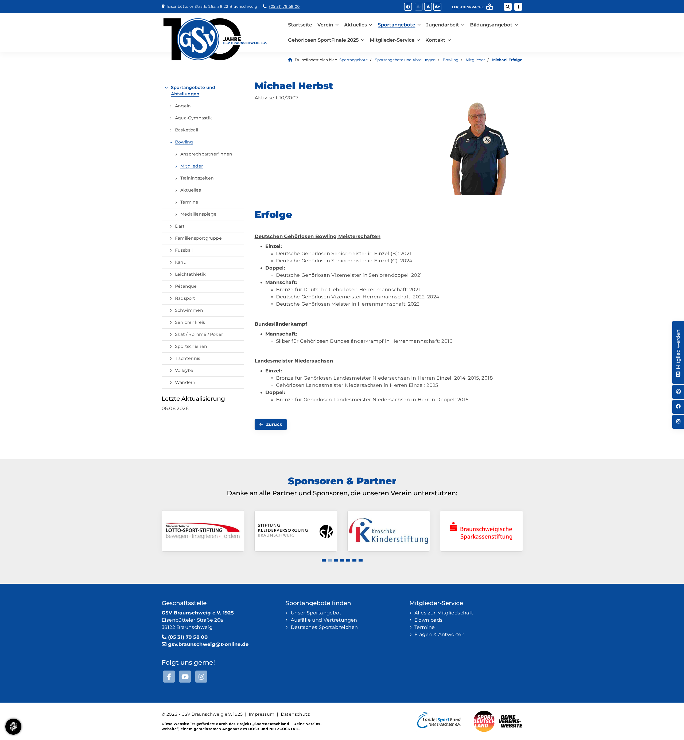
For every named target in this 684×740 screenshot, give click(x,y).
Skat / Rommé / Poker (199, 334)
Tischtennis (187, 358)
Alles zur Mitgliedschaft (443, 613)
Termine (189, 202)
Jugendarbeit (442, 25)
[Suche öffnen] (508, 7)
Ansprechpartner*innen (206, 154)
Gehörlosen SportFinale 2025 (323, 40)
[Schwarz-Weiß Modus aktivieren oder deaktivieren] (408, 7)
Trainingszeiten (197, 178)
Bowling (450, 59)
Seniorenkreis (190, 322)
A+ (437, 6)
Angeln (183, 105)
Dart (180, 226)
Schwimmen (189, 310)
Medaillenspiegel (198, 214)
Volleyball (185, 370)
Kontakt (435, 40)
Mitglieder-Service (392, 40)
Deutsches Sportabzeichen (324, 627)
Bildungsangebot (491, 25)
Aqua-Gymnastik (193, 117)
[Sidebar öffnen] (518, 7)
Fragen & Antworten (439, 634)
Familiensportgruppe (198, 238)
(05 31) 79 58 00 (284, 6)
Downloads (428, 620)
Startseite (300, 25)
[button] (324, 560)
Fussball (184, 250)
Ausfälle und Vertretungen (324, 620)
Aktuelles (355, 25)
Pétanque (186, 286)
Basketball (186, 130)
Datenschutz (295, 714)
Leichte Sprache (468, 7)
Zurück (274, 424)
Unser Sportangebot (316, 613)
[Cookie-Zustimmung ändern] (13, 727)
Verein (325, 25)
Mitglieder (475, 59)
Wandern (185, 382)
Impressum (262, 714)
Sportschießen (191, 346)
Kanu (180, 262)
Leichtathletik (190, 274)
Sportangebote (396, 25)
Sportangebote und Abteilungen (405, 59)
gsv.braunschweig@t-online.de (208, 644)
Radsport (185, 298)
